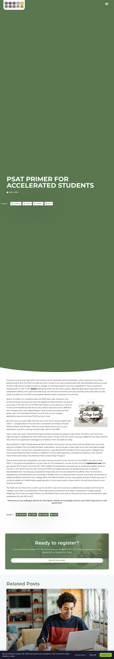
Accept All (106, 655)
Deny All (92, 655)
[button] (106, 3)
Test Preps (20, 493)
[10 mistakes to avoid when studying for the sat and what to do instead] (57, 622)
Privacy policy (80, 655)
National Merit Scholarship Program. (48, 456)
